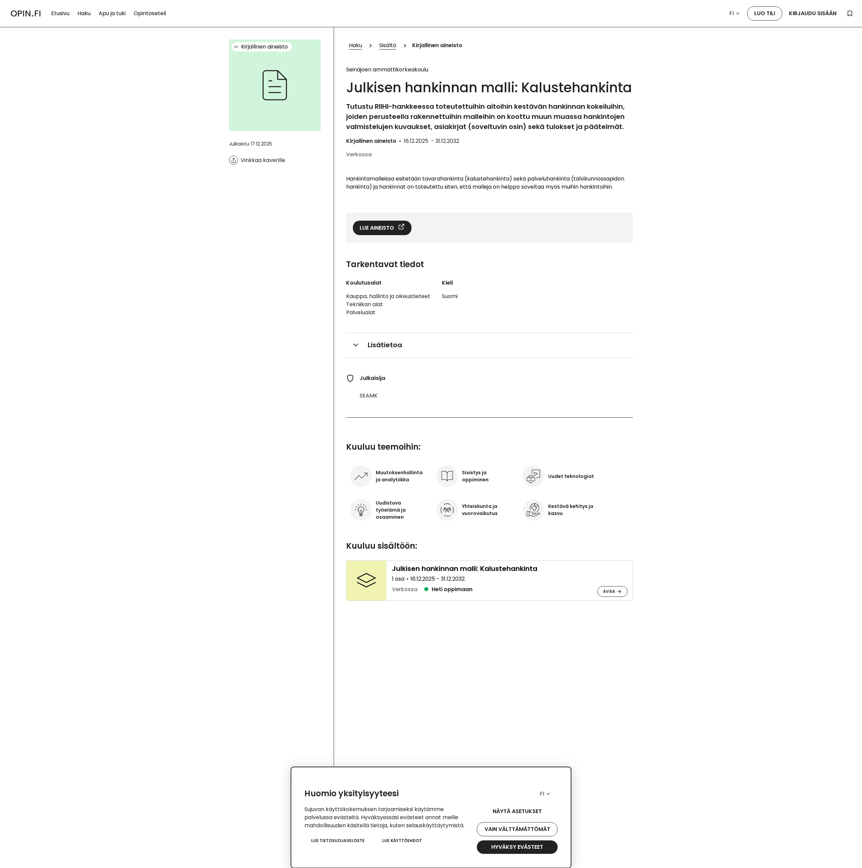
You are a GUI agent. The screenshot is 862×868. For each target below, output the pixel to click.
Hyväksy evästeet (517, 847)
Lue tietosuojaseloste (338, 840)
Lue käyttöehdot (402, 840)
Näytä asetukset (517, 811)
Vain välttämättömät (517, 829)
